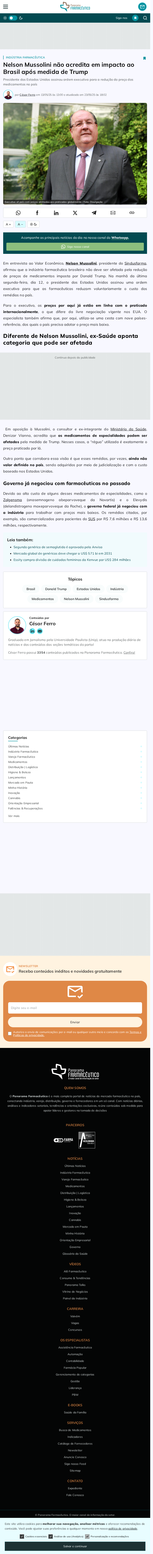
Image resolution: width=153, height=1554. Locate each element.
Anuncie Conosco (75, 1457)
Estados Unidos (88, 589)
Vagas (75, 1323)
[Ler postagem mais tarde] (144, 58)
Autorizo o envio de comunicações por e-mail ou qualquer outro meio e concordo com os (77, 1033)
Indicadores (75, 1437)
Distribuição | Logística (23, 767)
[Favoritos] (135, 18)
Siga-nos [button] (121, 18)
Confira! (129, 652)
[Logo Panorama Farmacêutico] (75, 7)
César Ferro (27, 95)
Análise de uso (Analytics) (68, 1536)
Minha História (17, 788)
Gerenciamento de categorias (75, 1374)
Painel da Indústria (75, 1298)
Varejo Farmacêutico (21, 757)
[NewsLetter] (142, 6)
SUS (91, 519)
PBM (75, 1394)
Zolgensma (12, 500)
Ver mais (14, 816)
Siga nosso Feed (75, 1464)
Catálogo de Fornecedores (75, 1443)
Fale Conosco (75, 1495)
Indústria (117, 589)
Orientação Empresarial (23, 803)
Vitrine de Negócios (75, 1291)
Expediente (75, 1488)
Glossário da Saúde (75, 1253)
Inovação (14, 793)
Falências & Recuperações (25, 808)
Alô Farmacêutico (75, 1271)
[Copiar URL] (132, 213)
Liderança (75, 1388)
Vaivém (75, 1316)
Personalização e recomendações (110, 1536)
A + (8, 224)
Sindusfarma (135, 263)
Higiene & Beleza (19, 772)
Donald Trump (56, 589)
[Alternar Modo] (33, 224)
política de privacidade (122, 1528)
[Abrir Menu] (17, 7)
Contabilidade (75, 1361)
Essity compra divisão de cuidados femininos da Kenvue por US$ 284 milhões (72, 560)
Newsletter (75, 1450)
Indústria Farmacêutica (25, 57)
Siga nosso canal (78, 246)
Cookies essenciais (36, 1536)
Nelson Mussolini (76, 599)
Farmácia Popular (75, 1367)
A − (20, 224)
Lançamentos (17, 777)
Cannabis (14, 798)
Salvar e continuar (75, 1546)
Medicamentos (43, 599)
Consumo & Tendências (75, 1278)
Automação (75, 1354)
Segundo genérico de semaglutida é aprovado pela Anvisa (58, 547)
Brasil (30, 589)
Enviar (75, 1022)
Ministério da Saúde (128, 429)
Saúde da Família (75, 1412)
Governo (75, 1247)
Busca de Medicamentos (75, 1430)
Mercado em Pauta (20, 782)
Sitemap (75, 1470)
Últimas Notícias (18, 746)
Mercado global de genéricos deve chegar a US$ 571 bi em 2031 (63, 553)
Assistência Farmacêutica (75, 1347)
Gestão (75, 1381)
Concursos (75, 1330)
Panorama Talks (75, 1285)
